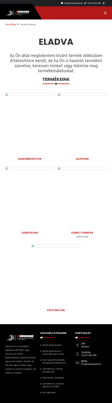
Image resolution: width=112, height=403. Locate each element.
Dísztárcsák (56, 310)
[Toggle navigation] (105, 13)
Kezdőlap (10, 25)
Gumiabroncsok (30, 159)
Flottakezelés (49, 393)
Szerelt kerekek (82, 232)
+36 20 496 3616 (94, 3)
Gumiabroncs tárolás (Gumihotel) (52, 370)
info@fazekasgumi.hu (73, 3)
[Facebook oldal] (104, 3)
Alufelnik (82, 159)
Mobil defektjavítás (52, 345)
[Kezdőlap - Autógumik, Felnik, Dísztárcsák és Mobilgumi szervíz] (17, 12)
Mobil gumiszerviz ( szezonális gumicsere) (53, 352)
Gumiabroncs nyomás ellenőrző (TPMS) (53, 385)
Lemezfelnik (30, 232)
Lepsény (85, 346)
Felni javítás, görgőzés (53, 378)
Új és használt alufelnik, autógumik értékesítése (54, 361)
